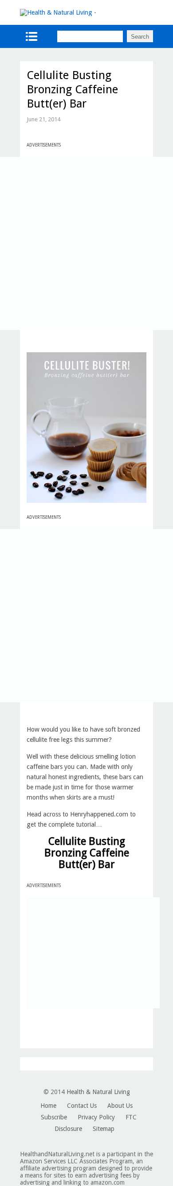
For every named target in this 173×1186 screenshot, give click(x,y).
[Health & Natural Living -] (58, 12)
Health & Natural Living (98, 1091)
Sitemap (103, 1128)
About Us (120, 1105)
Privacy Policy (96, 1117)
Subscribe (54, 1117)
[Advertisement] (86, 243)
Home (48, 1105)
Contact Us (82, 1105)
